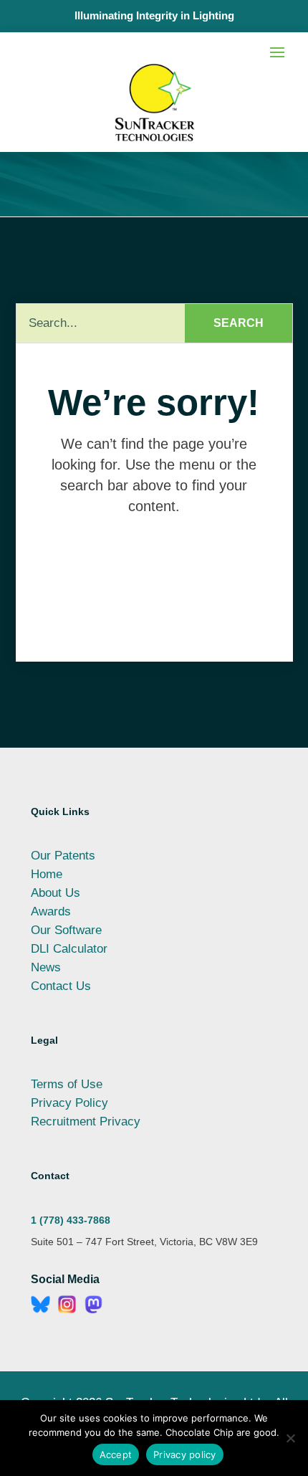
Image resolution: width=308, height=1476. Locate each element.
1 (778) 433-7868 (70, 1220)
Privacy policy (184, 1454)
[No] (290, 1438)
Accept (116, 1454)
